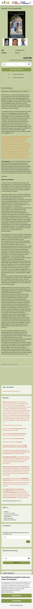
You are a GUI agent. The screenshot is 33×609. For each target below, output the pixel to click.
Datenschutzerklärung (7, 592)
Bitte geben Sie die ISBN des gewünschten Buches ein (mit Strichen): (16, 533)
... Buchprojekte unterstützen (9, 520)
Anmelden (16, 562)
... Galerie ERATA (7, 516)
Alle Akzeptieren (16, 595)
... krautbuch (6, 511)
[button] (4, 64)
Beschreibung (6, 88)
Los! (28, 541)
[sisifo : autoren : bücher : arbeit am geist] (16, 2)
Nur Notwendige (16, 601)
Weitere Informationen (16, 605)
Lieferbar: (3, 53)
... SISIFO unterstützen (8, 518)
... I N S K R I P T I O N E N (9, 513)
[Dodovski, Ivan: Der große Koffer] (16, 24)
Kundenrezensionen (9, 364)
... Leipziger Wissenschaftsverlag (10, 515)
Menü (2, 2)
